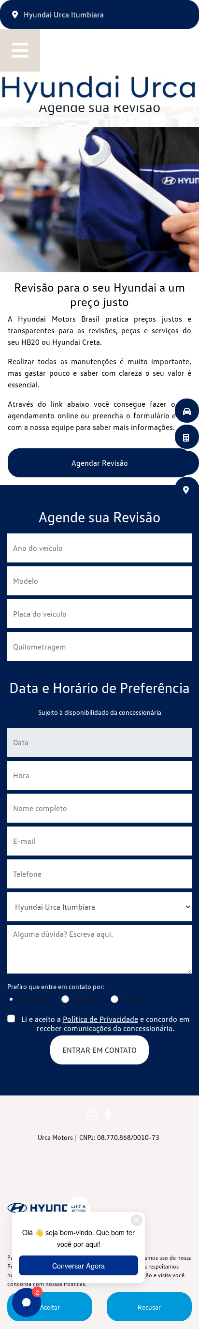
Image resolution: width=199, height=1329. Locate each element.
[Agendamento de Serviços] (187, 463)
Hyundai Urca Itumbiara (63, 14)
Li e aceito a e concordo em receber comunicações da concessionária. (105, 1023)
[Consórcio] (187, 437)
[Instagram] (91, 1114)
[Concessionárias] (187, 489)
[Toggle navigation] (20, 50)
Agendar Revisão (99, 463)
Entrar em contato (99, 1050)
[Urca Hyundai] (98, 88)
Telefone (85, 998)
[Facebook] (108, 1114)
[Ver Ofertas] (187, 411)
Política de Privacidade (100, 1019)
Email (130, 998)
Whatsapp (34, 998)
